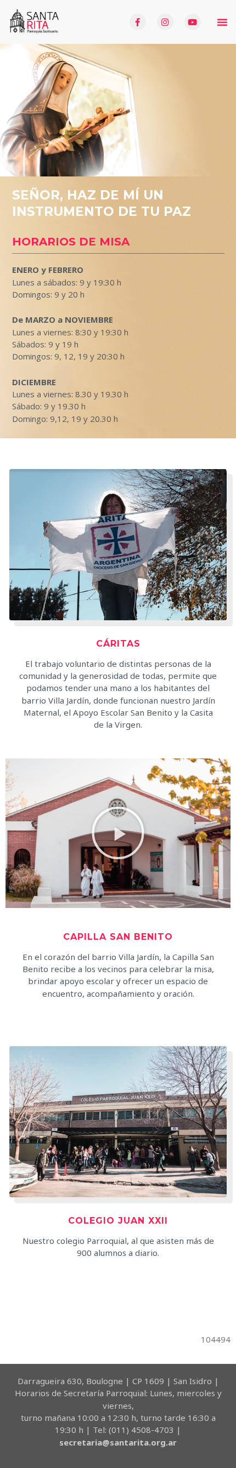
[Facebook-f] (138, 22)
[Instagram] (165, 22)
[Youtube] (192, 22)
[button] (222, 22)
